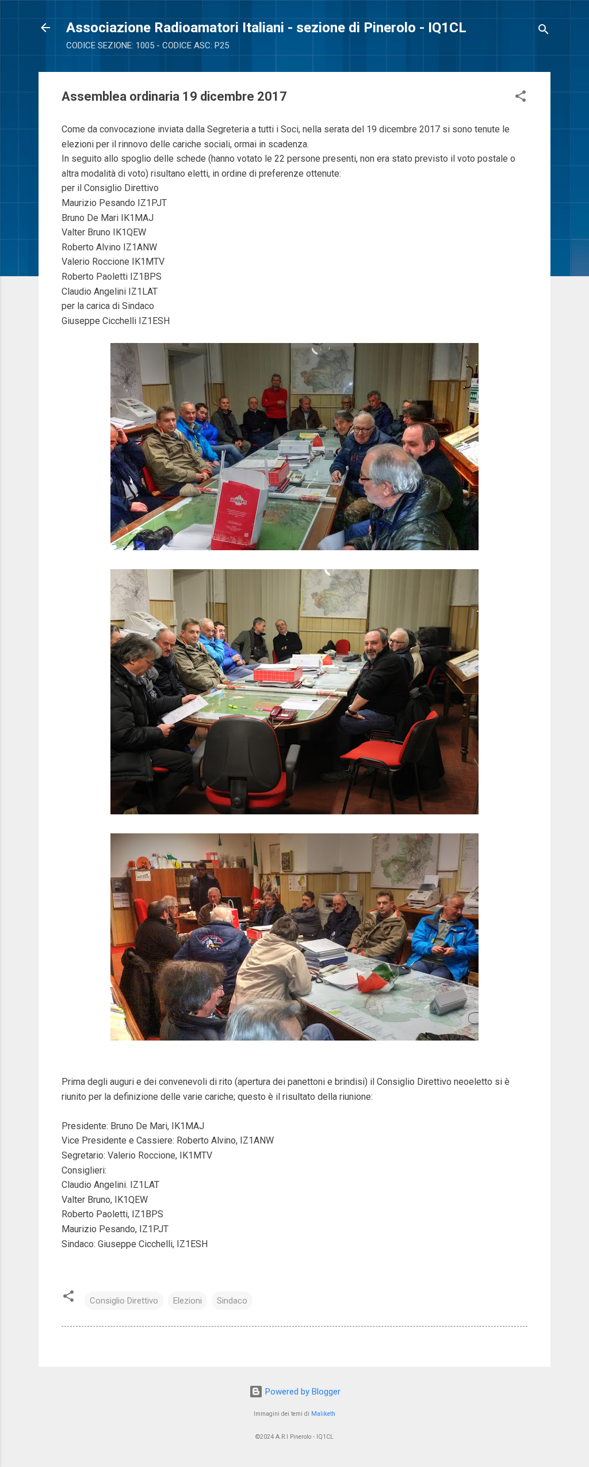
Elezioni (187, 1300)
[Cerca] (543, 31)
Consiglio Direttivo (124, 1300)
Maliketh (323, 1414)
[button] (520, 98)
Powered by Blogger (302, 1391)
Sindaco (232, 1300)
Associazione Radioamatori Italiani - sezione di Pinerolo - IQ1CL (266, 28)
